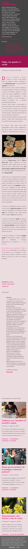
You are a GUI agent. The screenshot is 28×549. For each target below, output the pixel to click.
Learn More (12, 547)
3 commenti (14, 439)
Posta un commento (17, 534)
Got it (18, 547)
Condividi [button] (5, 286)
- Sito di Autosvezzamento (12, 45)
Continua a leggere (9, 440)
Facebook (4, 39)
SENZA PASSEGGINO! (9, 4)
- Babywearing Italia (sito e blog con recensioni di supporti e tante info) (14, 51)
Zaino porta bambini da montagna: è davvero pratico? (13, 469)
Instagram (14, 39)
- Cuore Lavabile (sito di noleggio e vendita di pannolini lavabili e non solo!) (15, 48)
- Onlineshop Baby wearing (12, 44)
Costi (11, 282)
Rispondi (9, 372)
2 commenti (14, 487)
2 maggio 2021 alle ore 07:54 (16, 299)
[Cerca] (22, 3)
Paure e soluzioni (8, 284)
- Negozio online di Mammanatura (14, 46)
